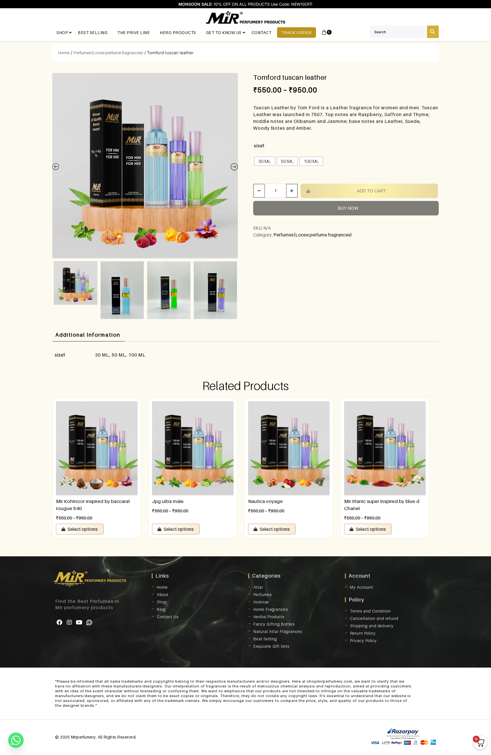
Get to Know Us (224, 32)
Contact (261, 32)
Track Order (296, 32)
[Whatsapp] (89, 622)
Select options (83, 529)
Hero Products (178, 32)
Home (64, 52)
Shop (62, 32)
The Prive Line (133, 32)
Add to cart (371, 190)
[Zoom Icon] (145, 165)
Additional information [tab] (87, 335)
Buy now (348, 208)
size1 (259, 145)
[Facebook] (59, 622)
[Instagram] (69, 622)
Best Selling (92, 32)
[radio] (264, 161)
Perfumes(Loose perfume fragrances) (108, 52)
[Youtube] (79, 622)
